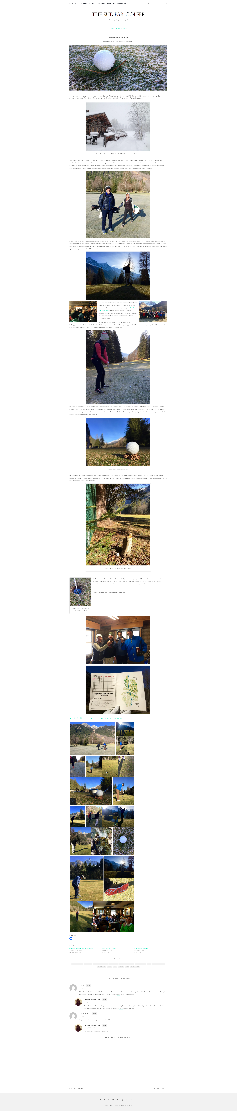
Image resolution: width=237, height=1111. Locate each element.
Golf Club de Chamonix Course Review (81, 948)
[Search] (166, 3)
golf (149, 964)
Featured (83, 3)
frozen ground (140, 964)
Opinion (92, 3)
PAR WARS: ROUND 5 (77, 1088)
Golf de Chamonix (159, 964)
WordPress (129, 1105)
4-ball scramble (77, 964)
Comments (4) (118, 959)
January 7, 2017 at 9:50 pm (90, 1028)
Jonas (109, 966)
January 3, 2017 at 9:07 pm (85, 988)
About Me (111, 3)
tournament (135, 966)
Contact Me (121, 3)
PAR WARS (101, 3)
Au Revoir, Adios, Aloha (141, 948)
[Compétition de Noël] (118, 68)
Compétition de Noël (126, 964)
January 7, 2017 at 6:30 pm (85, 1016)
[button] (92, 739)
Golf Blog (73, 3)
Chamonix (88, 964)
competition (114, 964)
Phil (115, 966)
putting (121, 966)
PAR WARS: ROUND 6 (160, 1088)
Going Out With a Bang (109, 948)
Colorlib (117, 1105)
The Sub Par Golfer (126, 41)
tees (127, 966)
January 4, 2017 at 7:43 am (90, 1002)
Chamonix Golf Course (100, 964)
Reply (88, 985)
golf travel (101, 966)
